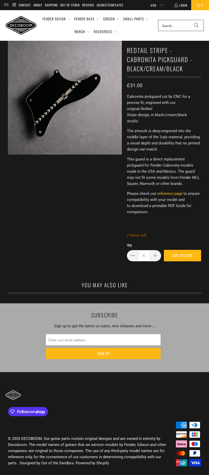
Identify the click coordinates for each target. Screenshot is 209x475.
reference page (169, 193)
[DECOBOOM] (21, 25)
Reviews (88, 5)
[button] (57, 19)
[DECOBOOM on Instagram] (14, 5)
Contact (25, 5)
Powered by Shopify (92, 463)
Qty (129, 245)
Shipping (51, 5)
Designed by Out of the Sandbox (47, 463)
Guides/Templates (110, 5)
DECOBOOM (31, 438)
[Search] (196, 25)
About (37, 5)
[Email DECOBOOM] (6, 5)
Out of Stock (70, 5)
